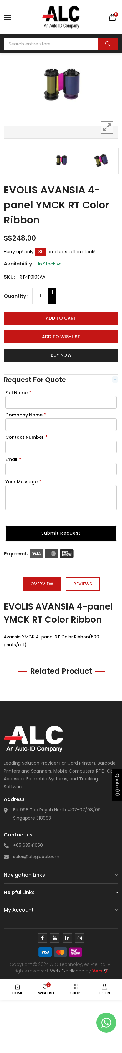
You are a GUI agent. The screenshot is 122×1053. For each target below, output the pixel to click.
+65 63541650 (28, 845)
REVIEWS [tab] (83, 584)
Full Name (18, 393)
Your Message (23, 482)
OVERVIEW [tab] (41, 584)
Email (13, 459)
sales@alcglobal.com (36, 856)
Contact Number (26, 437)
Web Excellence (67, 971)
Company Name (25, 415)
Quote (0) (117, 785)
